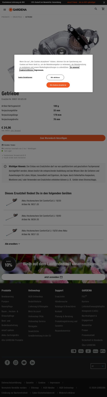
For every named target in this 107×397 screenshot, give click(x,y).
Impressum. (39, 70)
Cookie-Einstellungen (25, 77)
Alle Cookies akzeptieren (58, 85)
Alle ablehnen (55, 77)
